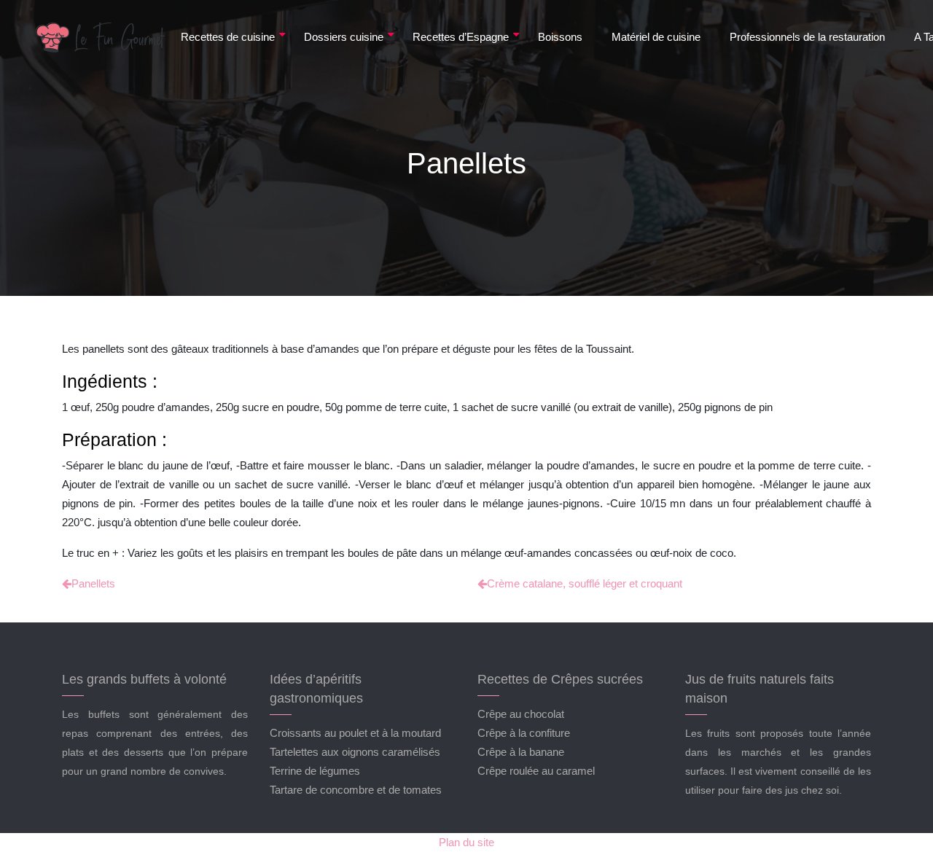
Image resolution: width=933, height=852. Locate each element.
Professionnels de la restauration (807, 37)
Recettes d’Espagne (461, 37)
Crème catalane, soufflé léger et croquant (584, 583)
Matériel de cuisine (656, 37)
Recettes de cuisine (228, 37)
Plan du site (466, 842)
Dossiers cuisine (343, 37)
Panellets (93, 583)
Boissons (560, 37)
